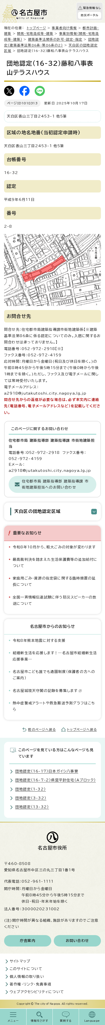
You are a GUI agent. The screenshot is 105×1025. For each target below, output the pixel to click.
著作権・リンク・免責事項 (30, 984)
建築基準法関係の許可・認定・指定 (55, 39)
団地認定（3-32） (30, 798)
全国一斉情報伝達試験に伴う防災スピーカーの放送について (54, 600)
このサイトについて (26, 969)
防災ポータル (89, 15)
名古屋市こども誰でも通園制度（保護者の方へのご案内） (54, 675)
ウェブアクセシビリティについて (37, 992)
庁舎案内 (27, 940)
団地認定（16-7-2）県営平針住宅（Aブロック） (55, 780)
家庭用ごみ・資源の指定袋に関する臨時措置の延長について (54, 581)
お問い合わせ (77, 940)
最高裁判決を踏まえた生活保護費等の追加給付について (55, 563)
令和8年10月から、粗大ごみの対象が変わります (54, 547)
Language (92, 1020)
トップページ (36, 28)
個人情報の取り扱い (27, 976)
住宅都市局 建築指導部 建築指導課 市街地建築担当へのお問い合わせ (55, 484)
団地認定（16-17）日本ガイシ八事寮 (46, 771)
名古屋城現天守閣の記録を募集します (45, 690)
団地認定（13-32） (32, 807)
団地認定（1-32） (30, 789)
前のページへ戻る (42, 729)
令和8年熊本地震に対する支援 (39, 640)
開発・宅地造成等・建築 (35, 33)
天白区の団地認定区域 (37, 511)
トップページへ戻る (82, 729)
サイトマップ (20, 961)
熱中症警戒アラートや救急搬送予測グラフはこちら (54, 706)
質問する (66, 1020)
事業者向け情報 (64, 28)
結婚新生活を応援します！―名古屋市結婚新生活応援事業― (55, 656)
